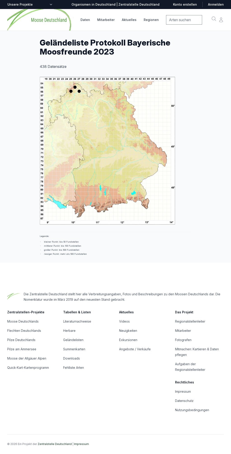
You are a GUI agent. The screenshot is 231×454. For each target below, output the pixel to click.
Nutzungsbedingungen (192, 410)
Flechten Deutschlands (24, 330)
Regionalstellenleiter (190, 321)
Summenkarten (74, 349)
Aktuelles (129, 20)
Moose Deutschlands (23, 321)
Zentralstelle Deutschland (55, 444)
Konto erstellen (185, 4)
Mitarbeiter (106, 20)
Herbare (69, 330)
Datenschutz (184, 401)
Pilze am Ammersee (21, 349)
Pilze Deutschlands (21, 340)
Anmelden (216, 4)
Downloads (71, 358)
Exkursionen (128, 340)
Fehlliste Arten (73, 367)
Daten (85, 20)
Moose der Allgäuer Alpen (26, 358)
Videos (124, 321)
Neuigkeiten (128, 330)
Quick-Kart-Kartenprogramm (28, 367)
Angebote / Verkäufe (135, 349)
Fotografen (183, 340)
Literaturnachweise (77, 321)
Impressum (183, 391)
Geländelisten (73, 340)
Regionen (151, 20)
